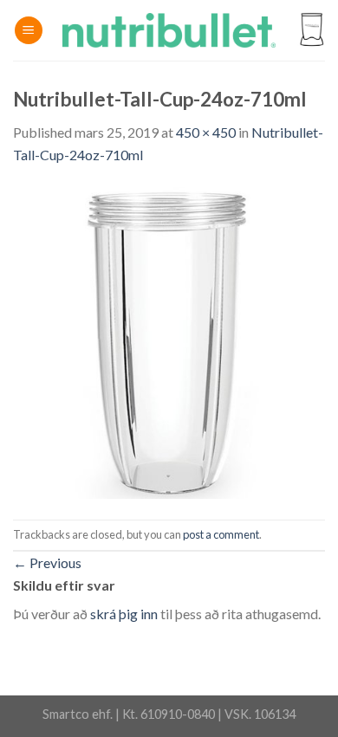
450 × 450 (206, 132)
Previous (47, 562)
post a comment (221, 534)
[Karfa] (311, 30)
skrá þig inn (124, 613)
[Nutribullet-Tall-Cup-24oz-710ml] (169, 341)
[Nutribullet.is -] (169, 30)
